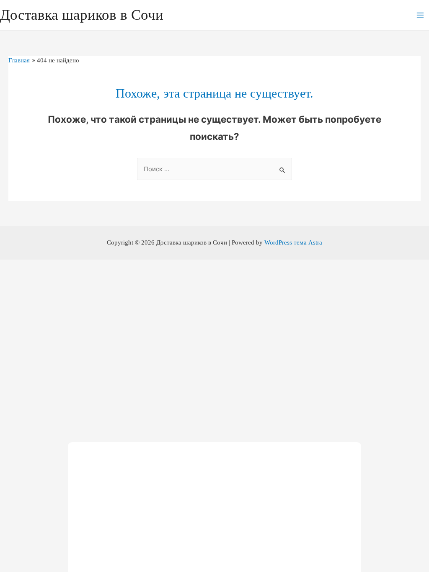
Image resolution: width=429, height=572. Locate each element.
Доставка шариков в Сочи (81, 15)
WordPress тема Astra (293, 242)
